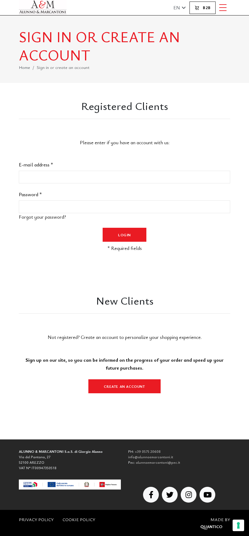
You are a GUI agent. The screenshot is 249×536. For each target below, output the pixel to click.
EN (176, 7)
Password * (30, 194)
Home (24, 67)
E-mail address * (36, 164)
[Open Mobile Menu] (223, 7)
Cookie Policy (79, 519)
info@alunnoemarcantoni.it (150, 456)
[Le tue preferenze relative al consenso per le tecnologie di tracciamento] (238, 525)
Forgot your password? (42, 216)
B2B (206, 7)
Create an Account (124, 386)
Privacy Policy (36, 519)
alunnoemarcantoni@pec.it (158, 462)
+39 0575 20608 (148, 451)
